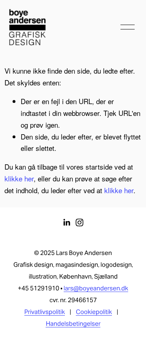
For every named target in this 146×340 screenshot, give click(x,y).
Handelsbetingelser (73, 323)
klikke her (19, 178)
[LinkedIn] (66, 222)
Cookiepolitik (94, 312)
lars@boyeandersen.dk (96, 288)
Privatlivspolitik (44, 312)
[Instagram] (79, 222)
